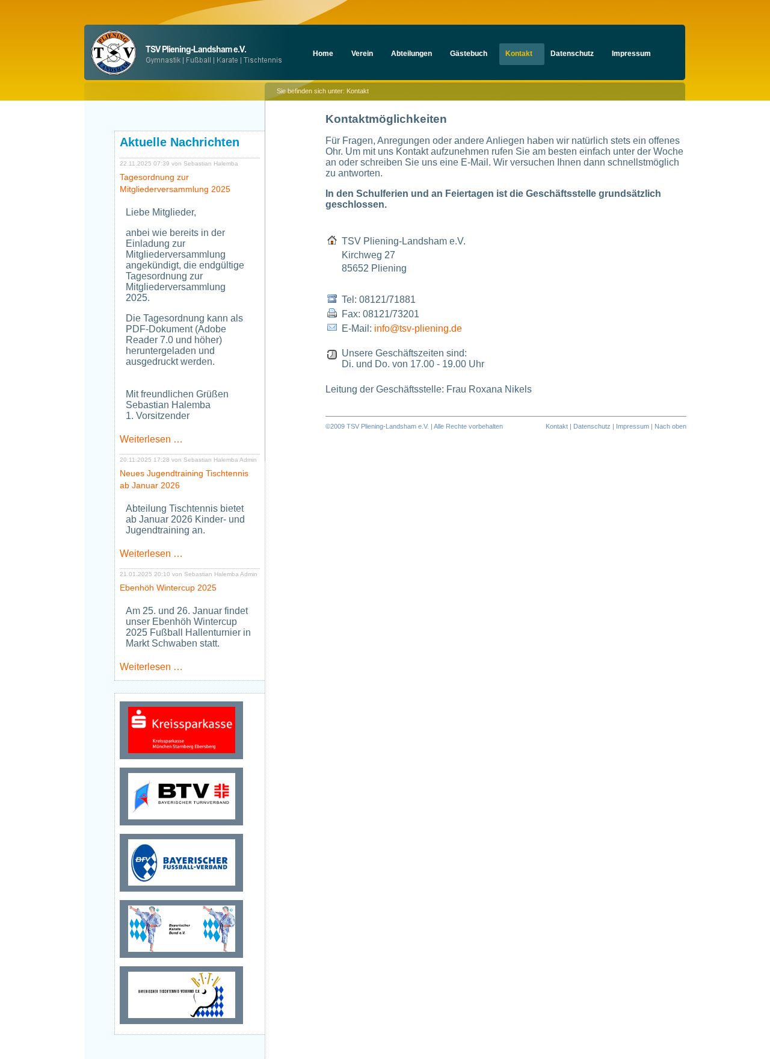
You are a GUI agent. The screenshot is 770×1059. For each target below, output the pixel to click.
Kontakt (557, 426)
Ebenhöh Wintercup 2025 (168, 587)
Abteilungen (411, 53)
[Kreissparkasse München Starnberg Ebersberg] (181, 759)
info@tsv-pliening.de (418, 328)
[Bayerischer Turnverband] (181, 825)
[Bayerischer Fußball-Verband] (181, 891)
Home (323, 53)
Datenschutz (572, 53)
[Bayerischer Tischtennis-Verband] (181, 1024)
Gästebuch (468, 53)
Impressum (631, 53)
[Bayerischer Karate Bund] (181, 957)
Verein (362, 53)
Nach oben (670, 426)
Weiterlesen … (151, 439)
